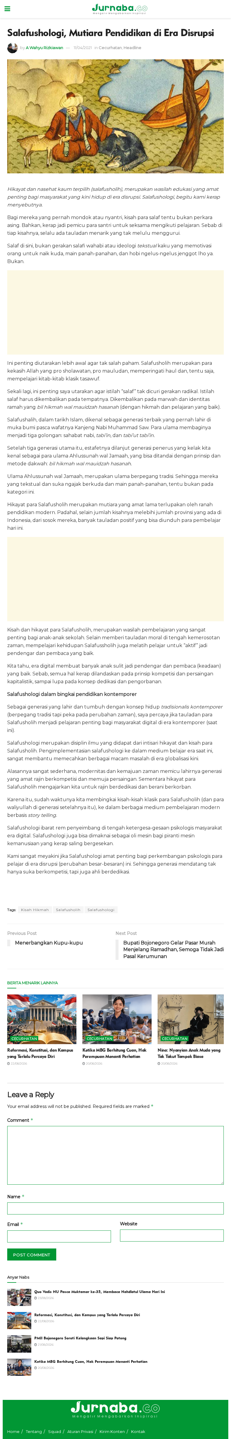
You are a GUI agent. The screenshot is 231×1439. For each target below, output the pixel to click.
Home (13, 1431)
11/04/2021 (83, 47)
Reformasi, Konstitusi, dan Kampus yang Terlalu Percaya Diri (87, 1314)
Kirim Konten (112, 1431)
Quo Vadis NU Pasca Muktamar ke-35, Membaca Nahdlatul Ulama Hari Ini (99, 1291)
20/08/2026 (93, 1063)
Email (15, 1224)
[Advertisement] (115, 312)
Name (16, 1196)
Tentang (34, 1431)
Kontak (138, 1431)
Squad (54, 1431)
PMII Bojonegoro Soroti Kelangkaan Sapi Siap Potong (80, 1337)
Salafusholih (68, 909)
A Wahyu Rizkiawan (44, 47)
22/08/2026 (18, 1063)
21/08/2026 (45, 1345)
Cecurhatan (110, 47)
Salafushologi (101, 909)
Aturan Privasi (80, 1431)
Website (128, 1224)
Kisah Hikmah (35, 909)
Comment (20, 1120)
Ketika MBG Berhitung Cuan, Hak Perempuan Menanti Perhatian (90, 1361)
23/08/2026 (45, 1298)
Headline (132, 47)
